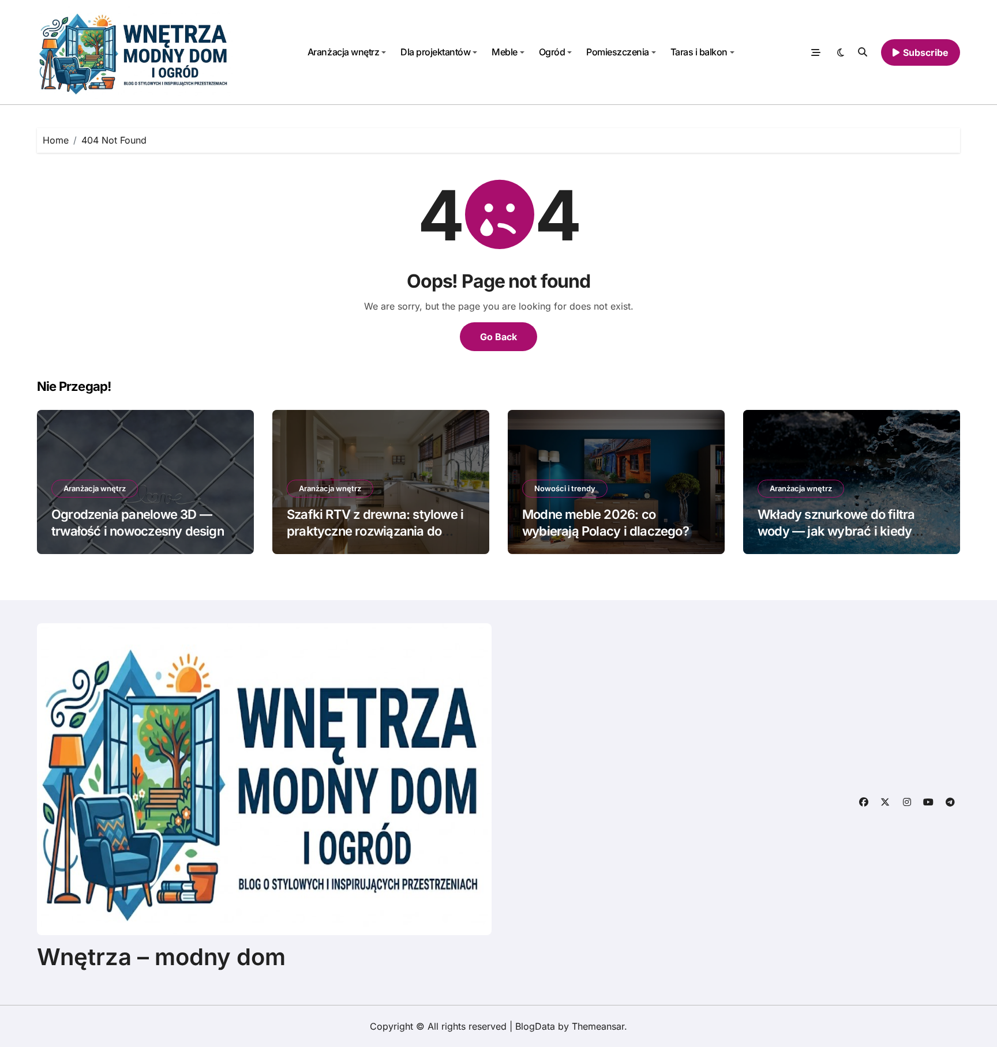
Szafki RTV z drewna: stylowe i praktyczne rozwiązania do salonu (375, 531)
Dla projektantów (435, 52)
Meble (505, 52)
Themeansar (598, 1026)
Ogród (552, 52)
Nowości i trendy (564, 488)
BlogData (535, 1026)
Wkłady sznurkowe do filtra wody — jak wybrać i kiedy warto (836, 531)
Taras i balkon (699, 52)
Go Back (498, 336)
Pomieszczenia (617, 52)
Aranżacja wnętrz (343, 52)
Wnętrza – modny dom (161, 957)
